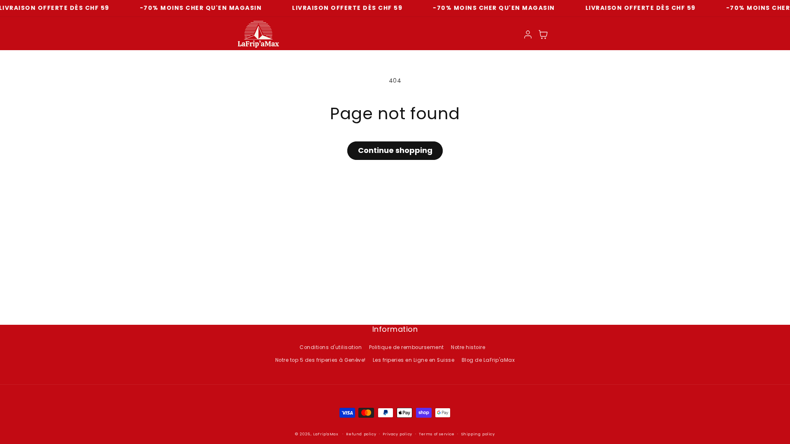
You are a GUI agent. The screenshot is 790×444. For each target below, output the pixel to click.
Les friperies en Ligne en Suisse (413, 360)
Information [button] (395, 329)
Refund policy (361, 434)
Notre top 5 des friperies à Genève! (320, 360)
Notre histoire (468, 347)
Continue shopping (395, 150)
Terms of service (437, 434)
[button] (543, 34)
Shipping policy (478, 434)
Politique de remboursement (406, 347)
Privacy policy (397, 434)
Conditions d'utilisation (331, 347)
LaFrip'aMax (326, 434)
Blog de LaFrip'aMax (488, 360)
